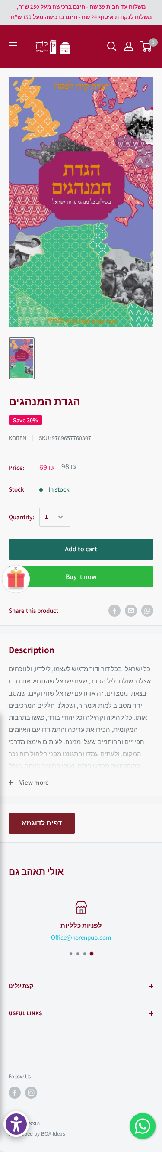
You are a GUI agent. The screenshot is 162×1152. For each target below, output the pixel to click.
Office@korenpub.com (81, 937)
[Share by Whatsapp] (147, 611)
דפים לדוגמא (42, 823)
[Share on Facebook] (114, 611)
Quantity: (21, 517)
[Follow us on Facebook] (15, 1093)
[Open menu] (13, 45)
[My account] (128, 46)
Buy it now (81, 576)
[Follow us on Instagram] (31, 1093)
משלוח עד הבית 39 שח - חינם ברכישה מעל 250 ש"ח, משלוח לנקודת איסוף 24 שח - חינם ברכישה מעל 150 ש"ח (81, 12)
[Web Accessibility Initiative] (16, 1124)
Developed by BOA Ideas (37, 1133)
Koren (17, 438)
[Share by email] (131, 611)
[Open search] (112, 46)
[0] (146, 46)
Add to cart (81, 548)
